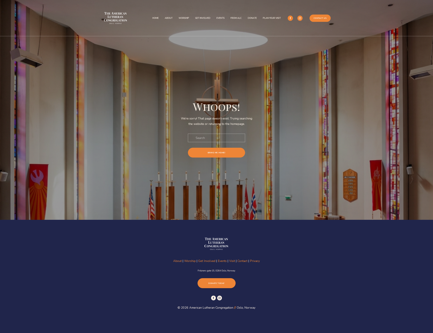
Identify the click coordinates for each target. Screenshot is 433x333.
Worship (184, 18)
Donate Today (216, 283)
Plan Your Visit (272, 18)
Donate (252, 18)
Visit (232, 261)
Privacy (255, 261)
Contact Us (320, 18)
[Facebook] (290, 18)
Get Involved (202, 18)
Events (220, 18)
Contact (242, 261)
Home (155, 18)
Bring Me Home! (216, 152)
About (169, 18)
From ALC (236, 18)
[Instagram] (300, 18)
